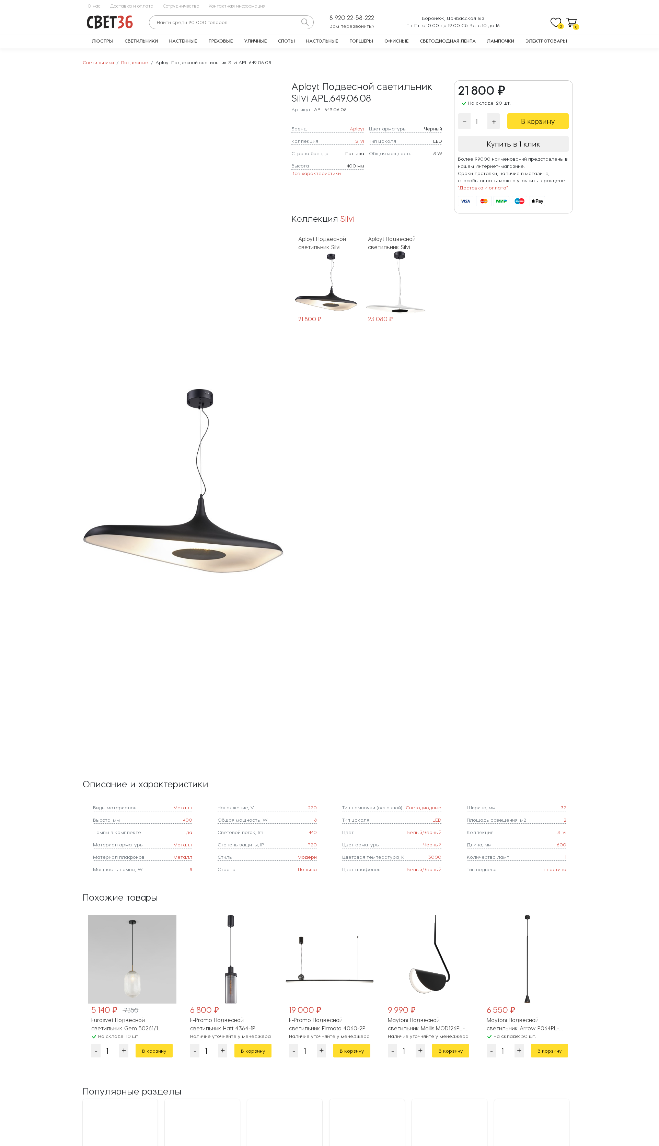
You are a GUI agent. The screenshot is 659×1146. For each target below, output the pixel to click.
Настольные (322, 41)
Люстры (102, 41)
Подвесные (134, 62)
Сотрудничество (181, 5)
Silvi (359, 141)
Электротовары (546, 41)
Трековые (220, 41)
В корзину (538, 121)
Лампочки (500, 41)
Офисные (396, 41)
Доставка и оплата (131, 5)
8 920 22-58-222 (352, 17)
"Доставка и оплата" (483, 187)
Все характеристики (316, 173)
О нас (94, 5)
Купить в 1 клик (513, 144)
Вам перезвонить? (352, 26)
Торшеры (361, 41)
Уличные (255, 41)
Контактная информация (237, 5)
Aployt (357, 128)
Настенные (183, 41)
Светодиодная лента (448, 41)
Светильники (141, 41)
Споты (286, 41)
